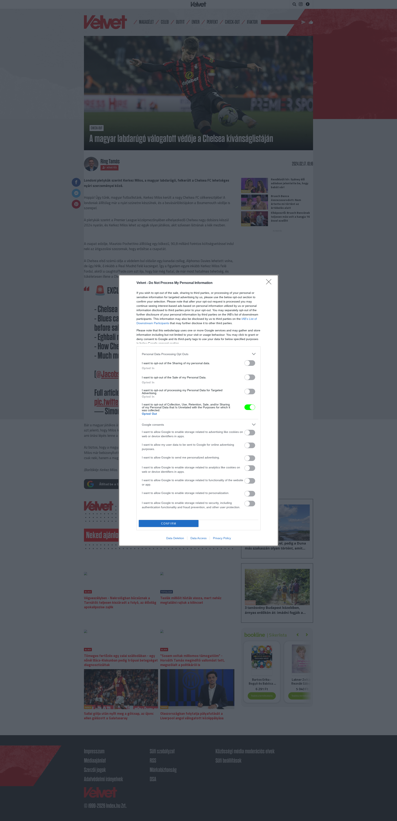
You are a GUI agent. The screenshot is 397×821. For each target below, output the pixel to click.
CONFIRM (168, 523)
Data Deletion (175, 538)
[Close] (270, 283)
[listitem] (198, 354)
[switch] (249, 363)
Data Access (198, 538)
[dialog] (198, 410)
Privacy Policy (222, 538)
